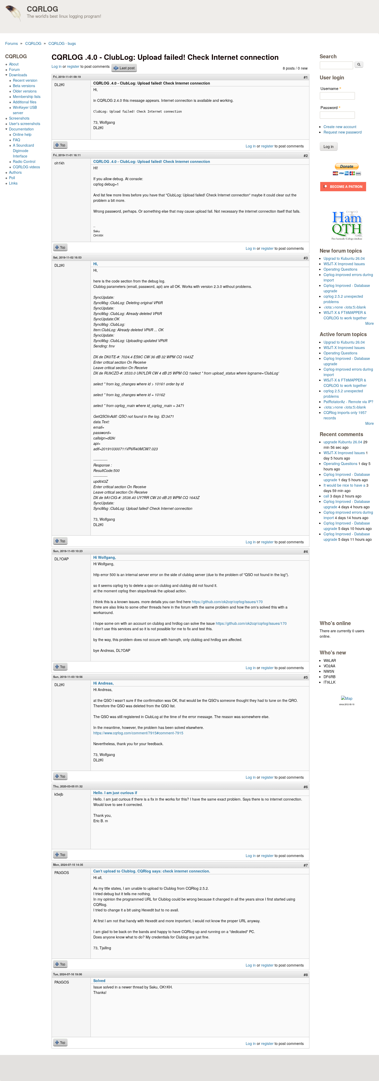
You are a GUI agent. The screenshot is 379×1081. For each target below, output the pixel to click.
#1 (306, 77)
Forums (11, 43)
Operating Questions (340, 269)
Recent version (25, 80)
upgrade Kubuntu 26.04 (343, 441)
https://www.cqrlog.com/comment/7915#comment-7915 (138, 732)
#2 (306, 155)
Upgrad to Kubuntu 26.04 (344, 258)
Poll (12, 177)
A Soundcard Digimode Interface (23, 151)
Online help (22, 134)
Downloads (18, 74)
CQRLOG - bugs (62, 43)
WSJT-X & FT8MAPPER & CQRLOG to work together (345, 315)
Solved (99, 980)
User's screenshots (24, 123)
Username (330, 88)
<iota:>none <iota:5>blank (345, 307)
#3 (306, 257)
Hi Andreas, (103, 683)
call (326, 495)
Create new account (340, 126)
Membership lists (26, 96)
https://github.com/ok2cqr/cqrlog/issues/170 (227, 601)
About (14, 63)
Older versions (25, 91)
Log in (57, 66)
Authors (15, 172)
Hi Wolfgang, (104, 557)
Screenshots (19, 118)
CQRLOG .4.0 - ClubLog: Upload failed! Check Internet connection (151, 161)
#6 (306, 786)
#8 (306, 974)
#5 (306, 677)
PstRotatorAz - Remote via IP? (348, 401)
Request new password (343, 132)
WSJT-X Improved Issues (344, 263)
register (73, 66)
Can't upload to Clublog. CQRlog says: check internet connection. (151, 871)
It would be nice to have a (344, 485)
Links (13, 183)
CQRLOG (42, 8)
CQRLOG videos (26, 166)
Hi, (95, 263)
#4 (306, 551)
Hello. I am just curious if (115, 792)
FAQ (16, 139)
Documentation (21, 128)
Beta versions (24, 85)
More (369, 323)
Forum (14, 69)
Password (330, 107)
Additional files (24, 101)
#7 (306, 865)
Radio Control (24, 161)
